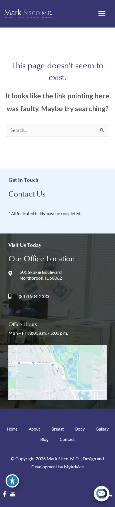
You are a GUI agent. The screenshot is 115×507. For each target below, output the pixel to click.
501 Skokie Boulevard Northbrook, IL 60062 (41, 274)
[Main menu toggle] (101, 13)
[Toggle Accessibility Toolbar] (12, 481)
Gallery (102, 429)
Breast (57, 429)
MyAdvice (74, 466)
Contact (67, 439)
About (34, 429)
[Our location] (110, 494)
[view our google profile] (18, 310)
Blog (44, 439)
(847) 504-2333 (34, 296)
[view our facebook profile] (10, 310)
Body (80, 429)
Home (12, 429)
